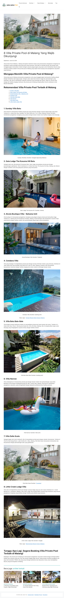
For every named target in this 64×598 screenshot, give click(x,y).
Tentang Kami (31, 594)
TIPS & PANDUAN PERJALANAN (48, 584)
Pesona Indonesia (23, 3)
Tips (56, 3)
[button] (19, 7)
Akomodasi (50, 3)
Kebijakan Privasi (38, 594)
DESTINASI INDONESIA (8, 584)
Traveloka (38, 483)
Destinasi (31, 3)
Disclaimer (45, 594)
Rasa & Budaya (40, 3)
